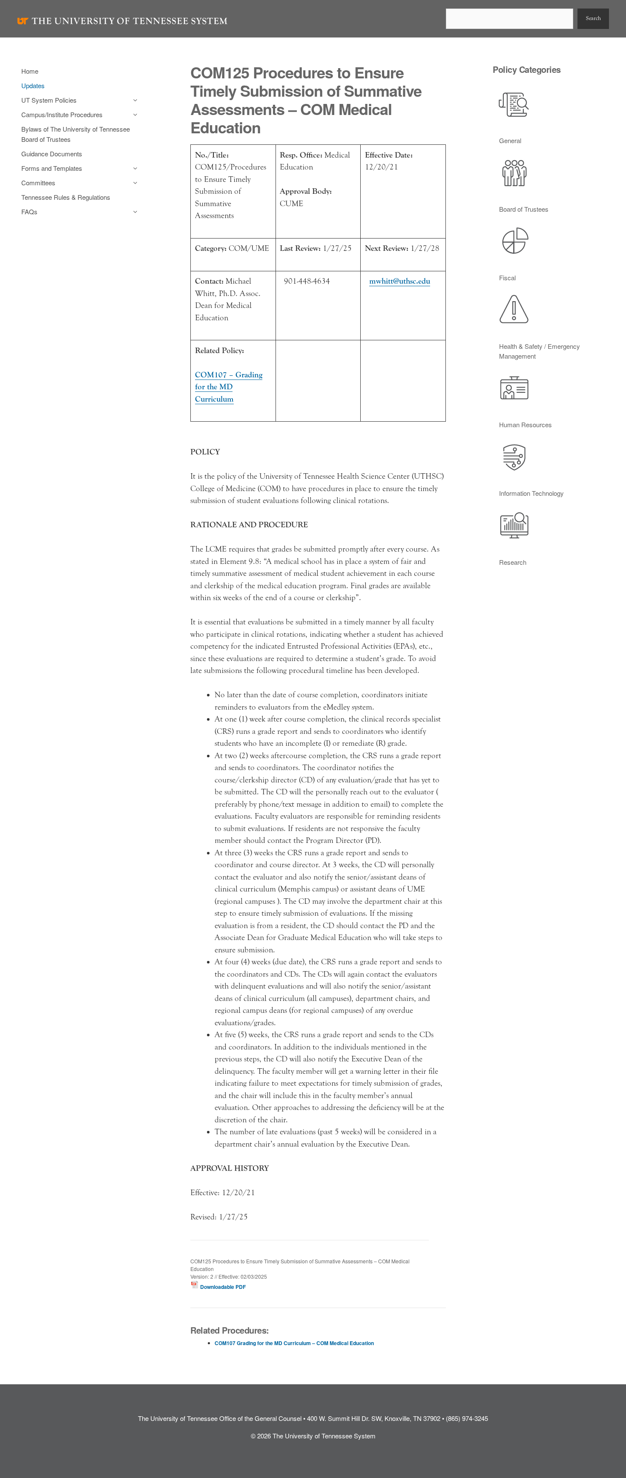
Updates (33, 85)
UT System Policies (49, 99)
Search (593, 18)
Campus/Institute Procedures (62, 114)
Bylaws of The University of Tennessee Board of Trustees (75, 134)
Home (29, 70)
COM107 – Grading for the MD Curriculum (228, 387)
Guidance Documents (51, 153)
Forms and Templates (51, 168)
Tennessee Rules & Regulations (65, 197)
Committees (38, 182)
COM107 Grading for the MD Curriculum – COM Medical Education (294, 1343)
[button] (133, 100)
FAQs (29, 211)
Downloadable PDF (222, 1287)
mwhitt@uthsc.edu (399, 281)
